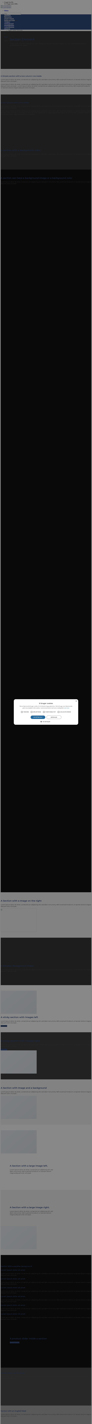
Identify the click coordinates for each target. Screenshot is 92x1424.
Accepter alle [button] (38, 717)
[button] (46, 722)
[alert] (46, 712)
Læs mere (66, 708)
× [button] (76, 701)
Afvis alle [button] (54, 717)
